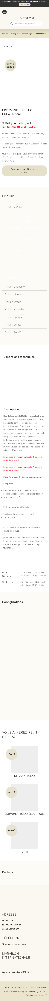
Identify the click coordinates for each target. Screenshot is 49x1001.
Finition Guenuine (14, 286)
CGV (44, 992)
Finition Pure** (12, 332)
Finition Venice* (13, 324)
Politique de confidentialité (36, 995)
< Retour (8, 46)
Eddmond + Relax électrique (24, 814)
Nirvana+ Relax (24, 776)
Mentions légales (34, 992)
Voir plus (24, 779)
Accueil (5, 34)
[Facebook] (3, 903)
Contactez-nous (10, 992)
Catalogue (14, 34)
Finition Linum (12, 294)
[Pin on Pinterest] (38, 872)
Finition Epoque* (14, 317)
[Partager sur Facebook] (24, 872)
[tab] (24, 349)
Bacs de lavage (26, 34)
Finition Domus (13, 206)
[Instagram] (8, 903)
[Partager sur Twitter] (31, 872)
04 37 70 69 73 (21, 944)
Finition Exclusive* (14, 309)
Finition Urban (12, 301)
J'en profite (24, 4)
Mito (24, 852)
